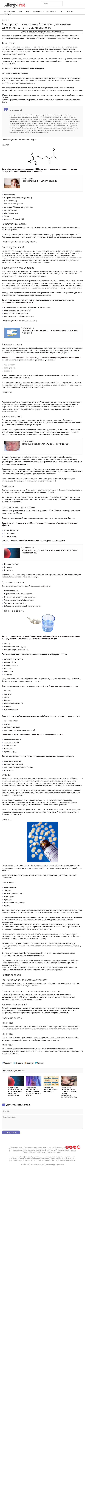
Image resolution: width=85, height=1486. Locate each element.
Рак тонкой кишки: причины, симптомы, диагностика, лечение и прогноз (33, 1092)
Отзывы (70, 12)
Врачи (20, 12)
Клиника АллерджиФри (37, 1164)
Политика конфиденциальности (54, 1164)
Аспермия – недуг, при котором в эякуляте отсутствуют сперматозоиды (15, 1092)
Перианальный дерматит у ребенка (39, 181)
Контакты (8, 14)
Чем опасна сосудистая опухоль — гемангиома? (45, 444)
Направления (9, 12)
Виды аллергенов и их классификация (51, 1090)
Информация (38, 12)
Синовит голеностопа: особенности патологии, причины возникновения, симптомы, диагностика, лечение (69, 1094)
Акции (27, 12)
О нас (61, 12)
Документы (51, 12)
